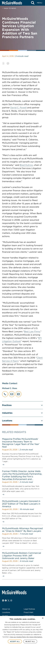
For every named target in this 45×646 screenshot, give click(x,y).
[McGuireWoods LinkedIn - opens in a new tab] (3, 600)
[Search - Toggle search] (32, 3)
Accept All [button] (15, 641)
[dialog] (22, 631)
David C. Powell (18, 107)
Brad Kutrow (26, 165)
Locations (7, 420)
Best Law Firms (32, 331)
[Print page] (8, 63)
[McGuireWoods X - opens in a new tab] (8, 600)
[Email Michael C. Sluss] (12, 394)
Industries (7, 413)
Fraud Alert (28, 612)
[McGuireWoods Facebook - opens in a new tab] (6, 600)
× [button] (42, 618)
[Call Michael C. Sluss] (5, 394)
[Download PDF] (3, 63)
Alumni (5, 616)
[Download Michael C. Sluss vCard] (18, 394)
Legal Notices (29, 609)
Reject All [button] (30, 641)
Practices (7, 405)
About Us (6, 609)
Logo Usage (29, 616)
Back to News (10, 8)
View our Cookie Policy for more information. (26, 637)
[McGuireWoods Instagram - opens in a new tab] (11, 600)
